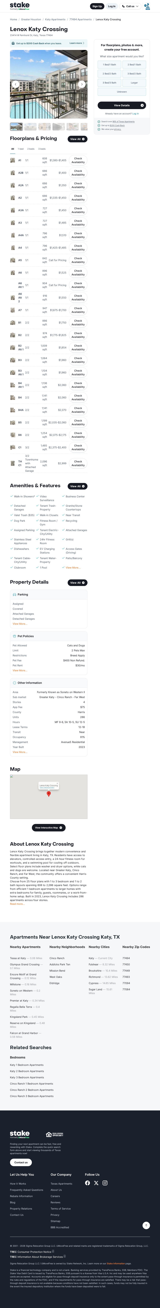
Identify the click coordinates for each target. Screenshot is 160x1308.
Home (13, 19)
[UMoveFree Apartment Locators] (20, 1134)
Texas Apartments (61, 1183)
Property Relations (21, 1208)
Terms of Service (61, 1208)
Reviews (55, 1202)
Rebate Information (21, 1196)
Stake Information (116, 1263)
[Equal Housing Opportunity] (54, 1134)
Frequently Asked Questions (26, 1189)
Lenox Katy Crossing (39, 29)
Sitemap (55, 1221)
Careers (55, 1196)
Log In (111, 6)
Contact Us (16, 1214)
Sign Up (97, 6)
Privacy (55, 1214)
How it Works (18, 1183)
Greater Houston (31, 19)
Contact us (21, 1162)
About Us (56, 1189)
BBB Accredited (60, 1227)
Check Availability (78, 160)
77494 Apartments (81, 19)
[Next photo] (82, 84)
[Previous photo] (15, 84)
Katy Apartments (55, 19)
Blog (12, 1202)
